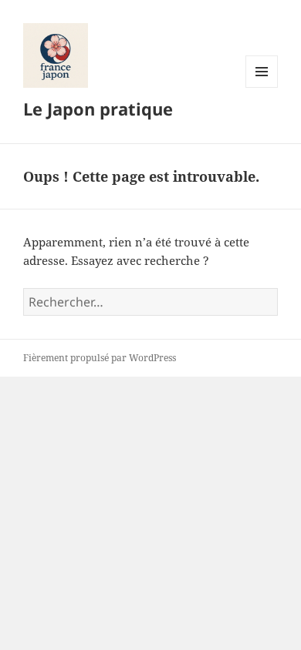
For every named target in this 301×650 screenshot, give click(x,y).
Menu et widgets (262, 87)
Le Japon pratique (98, 108)
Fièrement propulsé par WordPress (99, 357)
